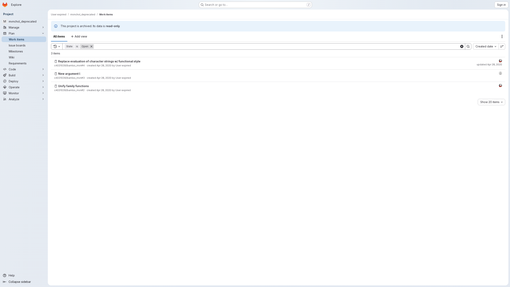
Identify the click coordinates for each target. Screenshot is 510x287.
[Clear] (461, 46)
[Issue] (55, 61)
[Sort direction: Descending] (502, 46)
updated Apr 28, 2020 (489, 64)
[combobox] (486, 46)
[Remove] (91, 46)
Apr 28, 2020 (104, 65)
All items (59, 36)
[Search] (468, 46)
